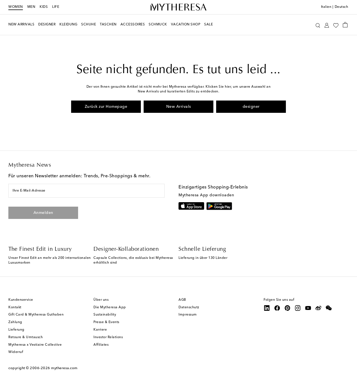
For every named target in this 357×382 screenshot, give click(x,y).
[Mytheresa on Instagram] (298, 308)
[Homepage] (178, 7)
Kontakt (14, 307)
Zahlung (15, 322)
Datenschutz (188, 307)
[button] (318, 25)
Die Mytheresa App (109, 307)
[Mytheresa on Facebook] (277, 308)
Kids (44, 7)
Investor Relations (108, 337)
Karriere (100, 329)
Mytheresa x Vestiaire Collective (35, 345)
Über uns (100, 300)
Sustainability (104, 314)
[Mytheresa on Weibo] (318, 308)
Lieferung (16, 329)
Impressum (187, 314)
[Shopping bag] (345, 24)
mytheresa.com (64, 368)
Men (31, 7)
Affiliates (100, 345)
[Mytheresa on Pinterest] (287, 308)
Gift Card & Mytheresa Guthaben (36, 314)
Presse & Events (106, 322)
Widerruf (15, 352)
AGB (182, 300)
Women (15, 7)
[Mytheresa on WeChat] (328, 308)
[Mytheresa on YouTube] (308, 308)
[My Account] (327, 25)
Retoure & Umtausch (25, 337)
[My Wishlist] (335, 25)
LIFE (55, 7)
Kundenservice (20, 300)
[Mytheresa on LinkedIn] (267, 308)
